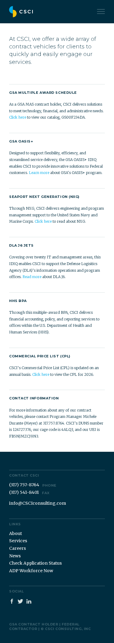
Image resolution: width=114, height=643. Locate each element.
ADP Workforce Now (31, 570)
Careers (17, 548)
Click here (17, 117)
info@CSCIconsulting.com (37, 503)
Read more (31, 276)
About (15, 533)
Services (18, 540)
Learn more (39, 172)
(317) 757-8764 (33, 484)
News (15, 556)
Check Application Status (35, 563)
